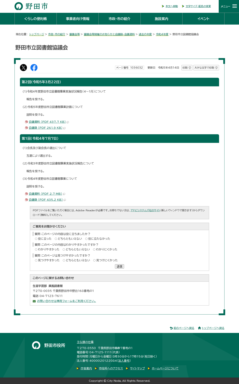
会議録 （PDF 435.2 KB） (46, 199)
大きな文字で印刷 (204, 67)
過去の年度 (145, 34)
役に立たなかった (99, 238)
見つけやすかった (49, 260)
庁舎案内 (86, 368)
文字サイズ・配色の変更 (198, 6)
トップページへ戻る (213, 328)
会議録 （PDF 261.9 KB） (45, 127)
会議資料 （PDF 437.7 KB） (47, 121)
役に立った (45, 238)
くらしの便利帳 (35, 18)
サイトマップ (137, 368)
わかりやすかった (48, 249)
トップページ (36, 34)
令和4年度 (162, 34)
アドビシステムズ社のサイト (145, 210)
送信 (119, 266)
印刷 (184, 67)
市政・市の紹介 (119, 18)
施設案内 (161, 18)
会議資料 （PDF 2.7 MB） (45, 193)
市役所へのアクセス (111, 368)
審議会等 (74, 34)
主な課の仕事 (85, 342)
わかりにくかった (106, 249)
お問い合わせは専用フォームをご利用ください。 (66, 301)
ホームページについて (165, 368)
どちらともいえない (70, 238)
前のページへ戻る (184, 328)
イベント (203, 18)
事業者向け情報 (77, 18)
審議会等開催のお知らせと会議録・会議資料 (109, 34)
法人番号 (123, 360)
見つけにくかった (107, 260)
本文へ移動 (172, 6)
